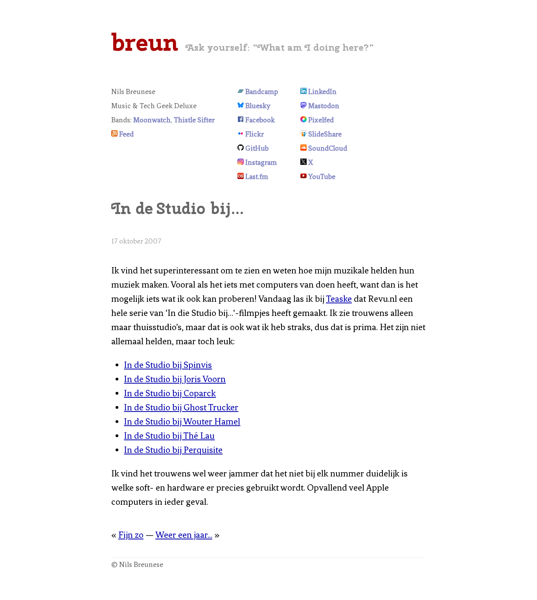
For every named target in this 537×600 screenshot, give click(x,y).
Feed (126, 134)
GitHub (256, 148)
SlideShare (325, 134)
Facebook (260, 120)
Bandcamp (261, 91)
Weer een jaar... (183, 535)
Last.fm (256, 176)
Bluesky (257, 106)
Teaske (339, 299)
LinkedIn (322, 91)
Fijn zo (130, 535)
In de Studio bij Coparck (170, 393)
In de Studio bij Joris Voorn (175, 379)
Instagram (261, 162)
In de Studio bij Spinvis (168, 365)
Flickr (254, 134)
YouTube (321, 176)
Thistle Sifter (194, 120)
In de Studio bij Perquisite (173, 450)
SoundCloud (327, 148)
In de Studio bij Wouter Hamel (182, 421)
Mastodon (323, 106)
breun (144, 42)
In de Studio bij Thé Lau (169, 435)
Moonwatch (152, 120)
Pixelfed (321, 120)
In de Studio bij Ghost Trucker (181, 407)
